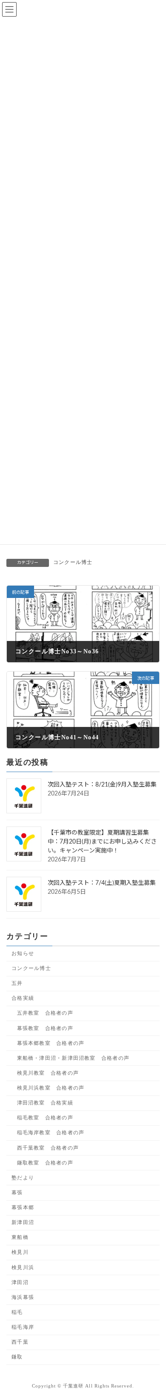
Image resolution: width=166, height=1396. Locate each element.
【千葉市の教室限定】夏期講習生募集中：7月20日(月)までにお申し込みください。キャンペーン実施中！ (102, 842)
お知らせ (22, 953)
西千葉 (20, 1342)
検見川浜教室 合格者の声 (51, 1088)
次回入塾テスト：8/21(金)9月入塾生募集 (102, 785)
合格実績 (22, 998)
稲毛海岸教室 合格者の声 (51, 1133)
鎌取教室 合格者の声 (45, 1162)
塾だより (22, 1177)
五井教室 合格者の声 (45, 1013)
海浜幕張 (22, 1297)
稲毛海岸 (22, 1327)
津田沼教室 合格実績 (45, 1103)
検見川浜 (22, 1267)
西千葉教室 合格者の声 (48, 1147)
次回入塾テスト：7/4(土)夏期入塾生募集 (102, 883)
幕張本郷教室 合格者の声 (51, 1043)
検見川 (20, 1252)
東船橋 (20, 1237)
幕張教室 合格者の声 (45, 1028)
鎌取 (17, 1357)
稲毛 (17, 1312)
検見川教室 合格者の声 (48, 1073)
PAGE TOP (153, 1345)
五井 (17, 983)
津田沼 (20, 1282)
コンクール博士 (72, 562)
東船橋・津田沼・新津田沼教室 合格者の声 (73, 1058)
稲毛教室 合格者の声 (45, 1118)
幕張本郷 (22, 1207)
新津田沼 (22, 1222)
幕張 (17, 1193)
